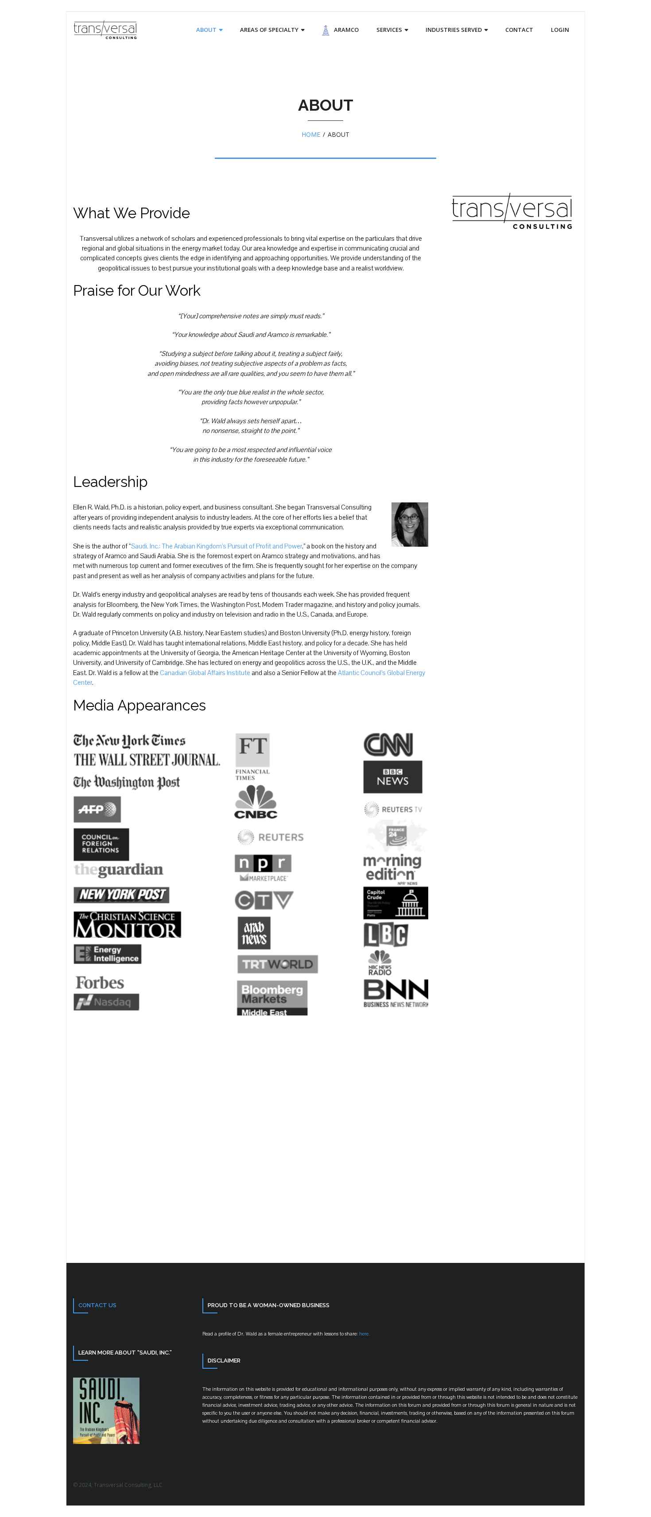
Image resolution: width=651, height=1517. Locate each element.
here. (364, 1334)
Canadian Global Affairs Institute (205, 672)
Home (311, 134)
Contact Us (97, 1305)
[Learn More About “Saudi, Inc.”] (106, 1442)
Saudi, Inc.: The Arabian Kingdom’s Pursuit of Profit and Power (216, 546)
